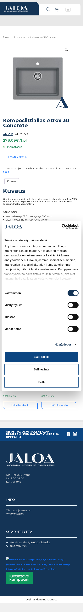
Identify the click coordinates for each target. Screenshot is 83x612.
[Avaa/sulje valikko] (68, 10)
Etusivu (7, 37)
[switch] (73, 305)
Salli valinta (41, 369)
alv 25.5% (21, 134)
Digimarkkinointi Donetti (41, 599)
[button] (66, 49)
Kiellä (41, 382)
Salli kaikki (41, 356)
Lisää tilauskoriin (17, 157)
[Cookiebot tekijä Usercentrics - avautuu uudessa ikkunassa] (62, 226)
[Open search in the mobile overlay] (48, 9)
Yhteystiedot (15, 513)
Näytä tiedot (63, 344)
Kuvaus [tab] (11, 181)
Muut (16, 37)
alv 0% (8, 134)
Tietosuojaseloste (18, 510)
